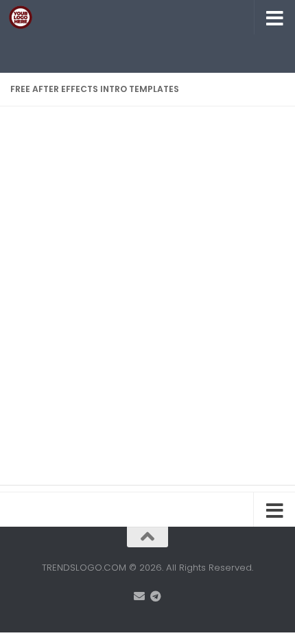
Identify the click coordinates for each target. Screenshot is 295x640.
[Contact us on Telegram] (155, 596)
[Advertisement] (152, 51)
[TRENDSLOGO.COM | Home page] (24, 17)
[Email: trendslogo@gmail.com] (139, 596)
